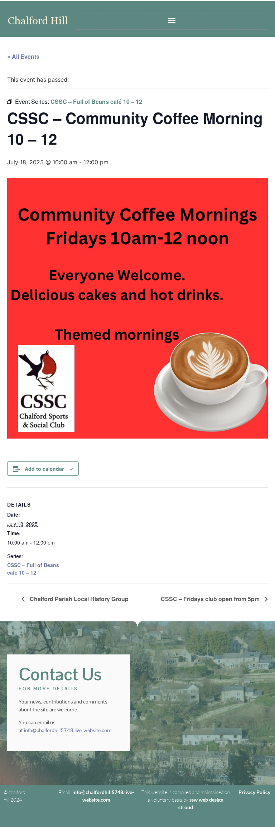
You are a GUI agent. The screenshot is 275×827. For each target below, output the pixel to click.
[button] (172, 20)
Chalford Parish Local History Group (78, 599)
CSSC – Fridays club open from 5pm (211, 599)
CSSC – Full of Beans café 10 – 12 (33, 568)
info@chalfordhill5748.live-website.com (68, 730)
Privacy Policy (254, 792)
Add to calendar (44, 468)
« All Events (23, 56)
